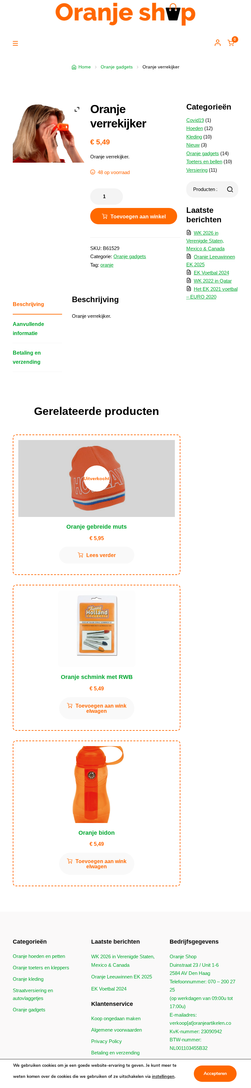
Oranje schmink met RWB (97, 677)
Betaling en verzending (115, 1052)
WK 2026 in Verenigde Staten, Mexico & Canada (205, 240)
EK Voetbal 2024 (211, 272)
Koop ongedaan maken (116, 1018)
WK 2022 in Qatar (213, 281)
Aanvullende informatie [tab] (28, 328)
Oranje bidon (96, 833)
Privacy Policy (106, 1041)
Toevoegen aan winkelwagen (138, 219)
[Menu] (17, 43)
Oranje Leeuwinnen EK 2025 (121, 976)
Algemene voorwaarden (116, 1030)
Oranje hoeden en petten (39, 956)
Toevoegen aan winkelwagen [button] (100, 708)
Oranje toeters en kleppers (41, 967)
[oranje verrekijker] (48, 132)
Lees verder (101, 555)
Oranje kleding (28, 979)
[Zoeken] (230, 189)
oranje (106, 265)
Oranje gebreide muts (96, 526)
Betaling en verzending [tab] (27, 357)
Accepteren (215, 1073)
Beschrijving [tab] (28, 304)
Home (84, 66)
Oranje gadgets (117, 66)
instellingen (163, 1077)
